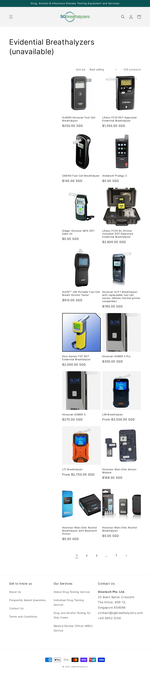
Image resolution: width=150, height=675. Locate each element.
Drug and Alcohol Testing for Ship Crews (72, 615)
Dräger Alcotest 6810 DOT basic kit (78, 232)
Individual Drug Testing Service (69, 602)
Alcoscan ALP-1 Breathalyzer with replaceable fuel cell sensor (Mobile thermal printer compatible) (121, 296)
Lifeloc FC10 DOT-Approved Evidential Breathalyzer (119, 119)
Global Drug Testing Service (72, 591)
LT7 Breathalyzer (72, 469)
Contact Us (16, 608)
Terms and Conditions (23, 616)
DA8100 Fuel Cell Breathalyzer (81, 175)
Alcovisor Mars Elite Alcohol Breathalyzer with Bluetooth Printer (79, 530)
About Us (15, 591)
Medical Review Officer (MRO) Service (73, 628)
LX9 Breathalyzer (112, 414)
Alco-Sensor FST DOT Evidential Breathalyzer (76, 358)
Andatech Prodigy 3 (114, 175)
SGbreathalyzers (79, 666)
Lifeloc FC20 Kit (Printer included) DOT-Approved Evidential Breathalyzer (117, 233)
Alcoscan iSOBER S (73, 414)
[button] (11, 17)
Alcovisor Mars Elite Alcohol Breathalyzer (119, 529)
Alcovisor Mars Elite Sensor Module (119, 471)
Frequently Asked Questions (27, 600)
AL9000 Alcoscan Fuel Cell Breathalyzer (78, 119)
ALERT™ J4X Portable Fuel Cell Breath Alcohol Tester (81, 293)
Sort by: (81, 69)
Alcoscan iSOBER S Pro (116, 356)
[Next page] (126, 555)
